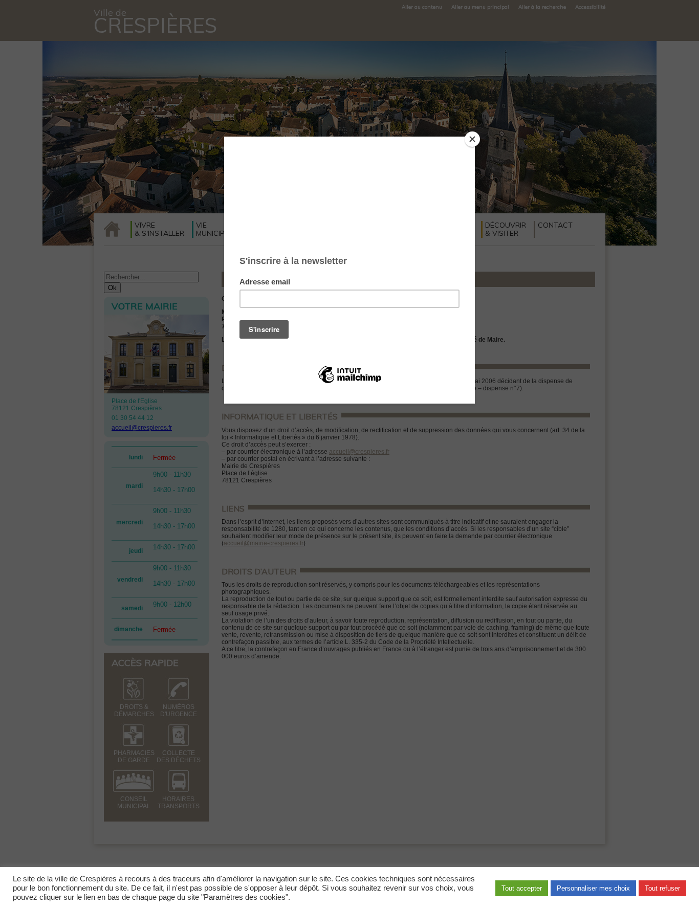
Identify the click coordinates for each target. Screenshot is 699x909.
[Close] (472, 139)
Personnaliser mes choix (593, 888)
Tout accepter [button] (521, 888)
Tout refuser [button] (662, 888)
